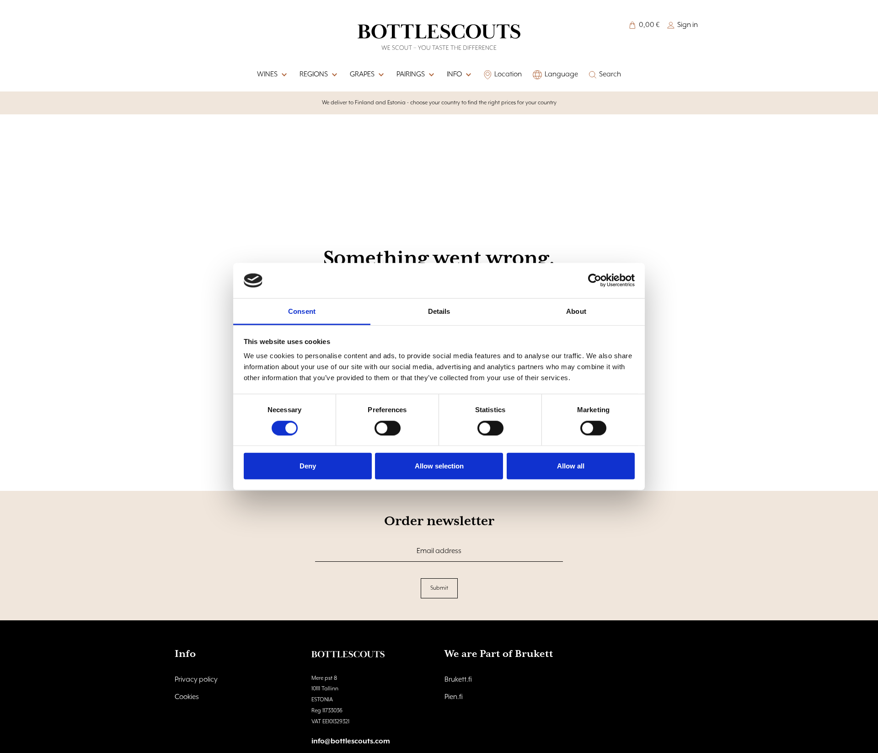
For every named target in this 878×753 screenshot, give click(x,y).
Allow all (570, 466)
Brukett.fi (458, 680)
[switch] (388, 427)
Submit (439, 588)
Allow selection (439, 466)
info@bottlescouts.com (350, 741)
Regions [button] (314, 74)
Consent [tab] (302, 311)
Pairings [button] (410, 74)
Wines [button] (267, 74)
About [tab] (576, 311)
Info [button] (454, 74)
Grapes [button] (362, 74)
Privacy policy (196, 680)
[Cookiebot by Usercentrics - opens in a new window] (595, 280)
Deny (308, 466)
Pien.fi (453, 697)
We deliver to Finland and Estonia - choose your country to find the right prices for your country (439, 102)
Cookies (187, 697)
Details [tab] (439, 311)
